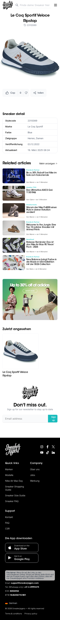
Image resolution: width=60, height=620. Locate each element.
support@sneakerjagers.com (25, 583)
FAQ (7, 522)
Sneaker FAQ (12, 501)
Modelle (9, 475)
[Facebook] (47, 446)
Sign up (53, 418)
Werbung (34, 480)
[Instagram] (41, 446)
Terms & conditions (13, 613)
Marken (9, 469)
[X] (53, 446)
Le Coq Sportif (35, 126)
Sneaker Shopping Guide (14, 488)
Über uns (35, 469)
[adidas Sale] (30, 299)
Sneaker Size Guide (15, 495)
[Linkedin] (53, 452)
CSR (7, 528)
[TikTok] (47, 452)
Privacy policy (30, 613)
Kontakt (9, 517)
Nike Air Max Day (14, 480)
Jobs (32, 475)
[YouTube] (41, 452)
